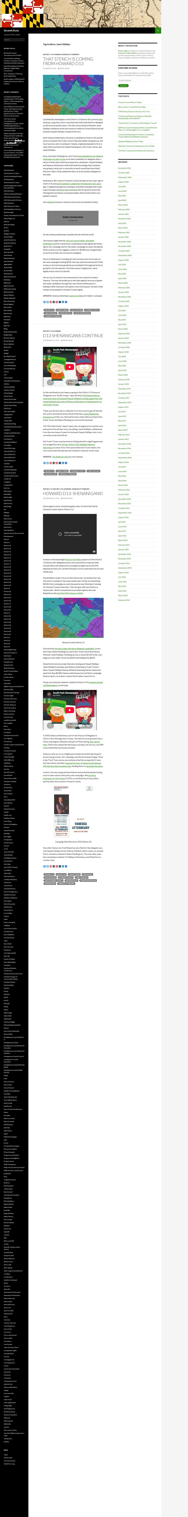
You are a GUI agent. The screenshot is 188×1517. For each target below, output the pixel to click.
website (50, 202)
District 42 (7, 619)
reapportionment (10, 1180)
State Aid (7, 1289)
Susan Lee (7, 1308)
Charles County (9, 390)
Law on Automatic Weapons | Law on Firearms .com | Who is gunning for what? (14, 152)
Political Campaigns (10, 1137)
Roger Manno (8, 1216)
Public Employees (10, 1164)
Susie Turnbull (8, 1311)
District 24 (7, 576)
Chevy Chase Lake (10, 399)
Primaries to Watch (10, 1149)
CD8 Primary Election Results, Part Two (134, 111)
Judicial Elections (10, 889)
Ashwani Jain (8, 274)
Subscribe (123, 86)
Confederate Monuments (12, 427)
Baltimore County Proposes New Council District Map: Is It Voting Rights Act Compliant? (137, 129)
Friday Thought (9, 757)
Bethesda (7, 316)
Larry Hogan (8, 913)
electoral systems (10, 708)
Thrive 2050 (8, 1338)
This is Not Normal (10, 1335)
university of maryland (11, 1369)
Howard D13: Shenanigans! (73, 493)
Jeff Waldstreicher (10, 858)
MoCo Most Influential (11, 1031)
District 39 (7, 610)
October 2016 (124, 453)
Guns (6, 797)
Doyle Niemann (9, 668)
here (101, 119)
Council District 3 (9, 457)
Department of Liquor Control (14, 533)
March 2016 (123, 485)
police (6, 1134)
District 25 (7, 579)
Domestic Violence (10, 653)
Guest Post (7, 791)
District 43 (7, 622)
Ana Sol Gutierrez (10, 240)
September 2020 (125, 255)
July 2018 (122, 356)
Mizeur (6, 1028)
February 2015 (124, 545)
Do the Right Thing (10, 650)
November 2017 (124, 393)
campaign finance (10, 359)
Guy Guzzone (76, 310)
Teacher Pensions (10, 1323)
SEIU (5, 1238)
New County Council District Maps (132, 107)
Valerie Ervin (8, 1384)
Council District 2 (9, 454)
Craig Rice (7, 482)
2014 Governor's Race (11, 173)
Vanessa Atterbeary (70, 54)
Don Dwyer (7, 656)
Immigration (8, 840)
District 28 (7, 582)
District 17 (7, 564)
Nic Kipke (7, 1094)
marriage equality (10, 953)
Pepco (6, 1112)
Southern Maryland (10, 1280)
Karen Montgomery (10, 892)
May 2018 (122, 366)
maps (6, 941)
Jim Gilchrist (8, 861)
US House (7, 1375)
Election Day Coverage (11, 693)
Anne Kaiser (8, 255)
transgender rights (10, 1350)
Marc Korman (8, 947)
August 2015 (123, 517)
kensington (8, 901)
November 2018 (124, 343)
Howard (57, 54)
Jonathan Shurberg (10, 879)
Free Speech (8, 754)
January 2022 (123, 214)
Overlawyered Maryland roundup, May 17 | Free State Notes (13, 99)
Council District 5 (9, 460)
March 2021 (123, 228)
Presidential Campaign (11, 1146)
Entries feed (8, 1458)
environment (8, 717)
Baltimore (7, 283)
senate (6, 1244)
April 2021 (122, 223)
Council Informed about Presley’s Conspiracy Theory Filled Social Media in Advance (136, 135)
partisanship (8, 1103)
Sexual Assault (9, 1255)
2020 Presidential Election (13, 194)
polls (5, 1140)
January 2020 (123, 292)
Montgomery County (54, 880)
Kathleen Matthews (10, 898)
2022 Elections (9, 203)
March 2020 (123, 283)
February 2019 (124, 333)
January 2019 (123, 338)
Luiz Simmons (8, 931)
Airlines (6, 221)
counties (7, 464)
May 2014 (122, 586)
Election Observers (10, 699)
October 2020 (124, 251)
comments (7, 418)
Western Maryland (10, 1415)
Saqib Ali (6, 1232)
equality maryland (10, 720)
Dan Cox (6, 488)
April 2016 (122, 480)
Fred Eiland (87, 874)
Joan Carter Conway (11, 867)
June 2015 (122, 526)
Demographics (9, 530)
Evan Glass (7, 729)
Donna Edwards (9, 659)
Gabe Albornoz (9, 760)
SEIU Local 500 (9, 1241)
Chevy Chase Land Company (13, 402)
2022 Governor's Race (11, 206)
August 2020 (123, 260)
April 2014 (122, 591)
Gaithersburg (8, 766)
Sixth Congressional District (13, 1271)
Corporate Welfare (10, 442)
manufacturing (9, 938)
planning (7, 1128)
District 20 (7, 573)
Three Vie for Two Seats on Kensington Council (137, 123)
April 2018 (122, 370)
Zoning (6, 1442)
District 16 (7, 561)
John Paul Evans (9, 876)
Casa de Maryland (10, 365)
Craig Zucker (8, 485)
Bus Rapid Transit (9, 356)
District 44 (7, 625)
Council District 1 (9, 451)
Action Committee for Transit (14, 215)
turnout (6, 1357)
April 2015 (122, 536)
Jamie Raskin (8, 855)
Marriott (7, 956)
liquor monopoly (9, 922)
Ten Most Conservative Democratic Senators (136, 150)
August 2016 (123, 462)
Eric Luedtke (8, 723)
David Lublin (64, 68)
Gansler (6, 769)
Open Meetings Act (10, 1097)
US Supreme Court (10, 1381)
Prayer (6, 1143)
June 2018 (122, 361)
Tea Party (7, 1320)
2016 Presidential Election (13, 176)
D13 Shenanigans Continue (73, 335)
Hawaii (6, 812)
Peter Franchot (9, 1121)
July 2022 (122, 186)
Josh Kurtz (7, 882)
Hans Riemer (8, 803)
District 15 (7, 558)
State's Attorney (9, 1298)
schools (6, 1235)
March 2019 (123, 329)
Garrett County (9, 772)
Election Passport (10, 702)
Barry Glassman (9, 301)
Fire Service (8, 742)
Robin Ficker (8, 1207)
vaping (6, 1390)
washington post (9, 1409)
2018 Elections (9, 179)
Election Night (8, 696)
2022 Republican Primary (12, 209)
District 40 (7, 616)
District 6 (7, 640)
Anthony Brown (9, 258)
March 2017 (123, 430)
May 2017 (122, 421)
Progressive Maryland (11, 1155)
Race (5, 1177)
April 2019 (122, 324)
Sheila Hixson (8, 1262)
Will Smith (7, 1424)
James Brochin (9, 852)
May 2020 (122, 274)
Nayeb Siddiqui (50, 474)
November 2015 (124, 503)
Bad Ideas (7, 280)
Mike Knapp (8, 1013)
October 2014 (124, 563)
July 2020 (122, 264)
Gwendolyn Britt (9, 800)
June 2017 (122, 416)
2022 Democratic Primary (12, 200)
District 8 (7, 644)
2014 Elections (9, 170)
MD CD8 (6, 1003)
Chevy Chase (8, 396)
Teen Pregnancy (9, 1326)
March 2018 (123, 375)
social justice (8, 1277)
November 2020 (124, 246)
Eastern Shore (9, 677)
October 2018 (124, 347)
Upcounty (7, 1372)
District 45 (7, 628)
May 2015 (122, 531)
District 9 (7, 647)
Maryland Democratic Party (13, 974)
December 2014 (124, 554)
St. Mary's (7, 1286)
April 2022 (122, 200)
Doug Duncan (8, 662)
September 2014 (125, 568)
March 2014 (123, 595)
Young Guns (8, 1439)
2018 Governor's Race (11, 182)
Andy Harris (8, 246)
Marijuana (7, 950)
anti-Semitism (8, 261)
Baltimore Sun (9, 292)
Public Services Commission (13, 1170)
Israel (6, 849)
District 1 (7, 542)
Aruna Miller (8, 271)
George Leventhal (10, 781)
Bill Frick (7, 326)
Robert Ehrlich (9, 1204)
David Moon (8, 500)
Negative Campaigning (11, 1091)
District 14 (7, 555)
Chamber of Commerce (12, 381)
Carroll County (9, 362)
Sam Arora (7, 1229)
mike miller (8, 1016)
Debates (6, 513)
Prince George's (9, 1152)
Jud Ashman (8, 886)
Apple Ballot (8, 264)
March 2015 (123, 540)
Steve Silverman (9, 1304)
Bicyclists (7, 320)
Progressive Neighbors (12, 1158)
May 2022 (122, 196)
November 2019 (124, 297)
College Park (8, 415)
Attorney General (10, 277)
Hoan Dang (7, 821)
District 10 (7, 545)
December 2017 (124, 389)
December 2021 (124, 219)
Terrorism (7, 1332)
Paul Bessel (8, 1106)
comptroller (8, 421)
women (6, 1427)
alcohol (6, 231)
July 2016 (122, 467)
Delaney (6, 516)
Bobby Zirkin (8, 335)
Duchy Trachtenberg (11, 671)
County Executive (10, 473)
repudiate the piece (94, 766)
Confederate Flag (10, 424)
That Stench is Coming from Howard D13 (68, 61)
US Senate (7, 1378)
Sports (6, 1283)
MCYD (6, 1000)
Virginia (6, 1396)
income (6, 846)
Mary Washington (10, 962)
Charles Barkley (9, 387)
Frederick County (10, 751)
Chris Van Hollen (9, 411)
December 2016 (124, 444)
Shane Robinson (9, 1259)
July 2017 (122, 412)
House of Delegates (10, 824)
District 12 (7, 549)
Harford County (9, 809)
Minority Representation (12, 1025)
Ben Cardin (8, 307)
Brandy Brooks (9, 341)
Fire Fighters (8, 738)
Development (8, 536)
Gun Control (8, 794)
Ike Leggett (7, 837)
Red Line (7, 1183)
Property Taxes (9, 1161)
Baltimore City (9, 286)
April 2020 (122, 278)
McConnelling (8, 985)
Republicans (8, 1198)
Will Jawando (8, 1421)
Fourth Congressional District (14, 745)
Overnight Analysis (10, 1100)
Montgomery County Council (14, 1056)
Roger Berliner (9, 1213)
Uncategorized (9, 1360)
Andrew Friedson (10, 243)
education (7, 683)
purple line (7, 1174)
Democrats (8, 527)
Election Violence (10, 705)
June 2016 (122, 471)
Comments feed (9, 1461)
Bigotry (6, 323)
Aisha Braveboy (9, 225)
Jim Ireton (7, 864)
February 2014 (124, 600)
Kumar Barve (8, 910)
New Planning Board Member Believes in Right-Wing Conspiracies (14, 68)
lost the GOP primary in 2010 (70, 593)
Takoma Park (8, 1314)
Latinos (6, 916)
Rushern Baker (9, 1223)
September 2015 (125, 513)
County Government (11, 476)
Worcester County (10, 1430)
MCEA (6, 991)
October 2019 (124, 301)
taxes (6, 1317)
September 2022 (125, 177)
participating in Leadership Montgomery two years (79, 183)
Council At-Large (9, 448)
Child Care (7, 408)
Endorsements (9, 714)
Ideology (7, 833)
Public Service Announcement (14, 1167)
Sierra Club (7, 1265)
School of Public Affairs (127, 53)
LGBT (6, 919)
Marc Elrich (8, 944)
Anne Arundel (8, 252)
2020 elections (9, 191)
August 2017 (123, 407)
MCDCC (6, 988)
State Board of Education (12, 1292)
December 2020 (124, 241)
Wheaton (7, 1418)
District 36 (7, 601)
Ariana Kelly (8, 267)
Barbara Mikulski (9, 298)
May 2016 (122, 476)
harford (6, 806)
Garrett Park (8, 775)
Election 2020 (8, 689)
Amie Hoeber (8, 237)
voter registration (10, 1403)
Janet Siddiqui (50, 313)
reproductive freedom (11, 1195)
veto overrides (9, 1393)
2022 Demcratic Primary (12, 197)
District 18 (58, 489)
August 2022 (123, 182)
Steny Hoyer (8, 1301)
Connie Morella (9, 436)
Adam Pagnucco (9, 218)
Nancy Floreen (9, 1082)
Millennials (7, 1019)
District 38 (7, 607)
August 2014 (123, 572)
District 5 (7, 637)
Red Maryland (8, 1186)
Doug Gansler (8, 665)
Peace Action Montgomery (13, 1109)
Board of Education (10, 332)
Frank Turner (62, 310)
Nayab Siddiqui (65, 313)
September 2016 (125, 457)
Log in (6, 1455)
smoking (7, 1274)
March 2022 (123, 205)
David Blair (7, 494)
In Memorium (8, 843)
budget (6, 353)
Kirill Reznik (8, 907)
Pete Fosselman (9, 1118)
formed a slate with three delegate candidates (74, 648)
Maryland (7, 965)
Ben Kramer (8, 313)
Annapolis (7, 249)
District (6, 539)
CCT (5, 375)
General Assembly (10, 778)
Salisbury (7, 1226)
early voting (8, 674)
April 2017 (122, 425)
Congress (7, 430)
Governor (7, 784)
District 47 (7, 634)
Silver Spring (8, 1268)
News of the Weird (73, 559)
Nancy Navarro (9, 1088)
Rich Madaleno (9, 1201)
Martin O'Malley (9, 959)
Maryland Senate (9, 982)
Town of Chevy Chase (11, 1347)
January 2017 (123, 439)
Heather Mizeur (9, 818)
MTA (5, 1079)
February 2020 (124, 287)
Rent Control (8, 1192)
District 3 (7, 588)
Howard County (92, 310)
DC (5, 509)
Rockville (7, 1210)
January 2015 (123, 549)
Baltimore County (10, 289)
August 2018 (123, 352)
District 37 (7, 604)
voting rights (8, 1406)
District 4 (7, 613)
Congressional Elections (12, 433)
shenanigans (50, 883)
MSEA (6, 1075)
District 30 (7, 591)
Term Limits (8, 1329)
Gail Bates (7, 763)
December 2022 (124, 168)
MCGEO (7, 994)
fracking (6, 748)
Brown (6, 350)
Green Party (8, 787)
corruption (7, 445)
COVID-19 (7, 479)
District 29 (7, 585)
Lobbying (7, 925)
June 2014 (122, 582)
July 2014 (122, 577)
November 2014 (124, 559)
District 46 (7, 631)
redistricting (8, 1189)
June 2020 (122, 269)
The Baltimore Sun (60, 456)
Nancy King (8, 1085)
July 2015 (122, 522)
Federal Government (11, 735)
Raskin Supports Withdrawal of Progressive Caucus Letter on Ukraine (14, 81)
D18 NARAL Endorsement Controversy (12, 145)
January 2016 (123, 494)
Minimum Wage (9, 1022)
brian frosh (7, 347)
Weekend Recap (9, 1412)
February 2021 (124, 232)
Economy (7, 680)
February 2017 (124, 435)
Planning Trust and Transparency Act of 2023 (136, 146)
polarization (8, 1131)
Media (6, 1007)
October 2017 (124, 398)
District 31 (7, 594)
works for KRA (76, 295)
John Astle (7, 873)
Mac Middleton (9, 935)
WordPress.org (9, 1464)
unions (6, 1366)
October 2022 (124, 173)
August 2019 (123, 306)
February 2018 (124, 379)
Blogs (6, 329)
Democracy (8, 519)
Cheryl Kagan (8, 393)
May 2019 (122, 320)
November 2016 (124, 448)
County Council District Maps (130, 102)
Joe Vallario (8, 870)
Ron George (8, 1219)
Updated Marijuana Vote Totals (130, 141)
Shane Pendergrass (82, 313)
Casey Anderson (9, 369)
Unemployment (9, 1363)
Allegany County (9, 234)
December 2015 (124, 499)
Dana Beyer (8, 491)
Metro (6, 1010)
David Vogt (7, 506)
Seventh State (11, 30)
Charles (6, 384)
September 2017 (125, 402)
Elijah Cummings (9, 711)
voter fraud (8, 1399)
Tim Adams (8, 1341)
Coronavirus (8, 439)
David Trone (8, 503)
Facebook (7, 732)
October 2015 (124, 508)
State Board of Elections (12, 1295)
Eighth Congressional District (14, 686)
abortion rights (9, 212)
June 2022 (122, 191)
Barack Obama (9, 295)
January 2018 (123, 384)
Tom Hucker (8, 1344)
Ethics (6, 726)
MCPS (6, 997)
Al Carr (6, 228)
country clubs (8, 467)
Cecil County (8, 378)
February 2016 (124, 490)
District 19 (7, 570)
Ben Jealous (8, 310)
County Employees (10, 470)
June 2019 (122, 315)
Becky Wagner (9, 304)
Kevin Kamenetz (9, 904)
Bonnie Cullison (9, 338)
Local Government (10, 928)
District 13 (48, 54)
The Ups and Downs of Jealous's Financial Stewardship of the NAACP (134, 117)
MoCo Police (8, 1034)
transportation (9, 1354)
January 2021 (123, 237)
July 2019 (122, 310)
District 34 (7, 598)
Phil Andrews (8, 1124)
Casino (6, 372)
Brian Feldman (9, 344)
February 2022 (124, 209)
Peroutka (7, 1115)
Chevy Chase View (10, 405)
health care (8, 815)
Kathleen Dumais (10, 895)
